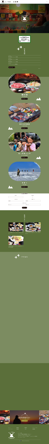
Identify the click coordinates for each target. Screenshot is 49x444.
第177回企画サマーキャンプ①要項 (13, 56)
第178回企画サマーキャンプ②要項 (13, 61)
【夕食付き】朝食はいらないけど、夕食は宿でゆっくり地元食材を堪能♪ (16, 247)
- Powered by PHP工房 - (24, 69)
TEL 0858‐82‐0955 (11, 284)
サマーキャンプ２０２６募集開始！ (13, 64)
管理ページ (40, 68)
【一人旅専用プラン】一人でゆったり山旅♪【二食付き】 (16, 233)
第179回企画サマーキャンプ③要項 (13, 59)
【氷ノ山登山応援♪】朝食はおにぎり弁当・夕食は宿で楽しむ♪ (33, 233)
